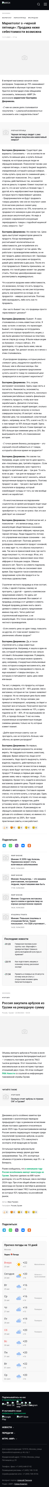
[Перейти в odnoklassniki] (29, 845)
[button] (4, 845)
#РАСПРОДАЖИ (33, 17)
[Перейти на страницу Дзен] (23, 1404)
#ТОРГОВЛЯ (6, 997)
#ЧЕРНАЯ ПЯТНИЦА (20, 17)
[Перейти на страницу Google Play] (8, 1418)
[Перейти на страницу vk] (4, 1404)
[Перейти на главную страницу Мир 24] (6, 4)
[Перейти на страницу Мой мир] (19, 1404)
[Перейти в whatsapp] (10, 845)
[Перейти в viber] (17, 845)
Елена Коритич (21, 1484)
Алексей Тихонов (24, 1480)
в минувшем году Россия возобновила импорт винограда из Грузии (23, 1172)
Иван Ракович (13, 1202)
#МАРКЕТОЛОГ (7, 17)
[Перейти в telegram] (4, 845)
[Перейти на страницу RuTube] (28, 1404)
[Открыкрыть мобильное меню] (45, 4)
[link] (18, 130)
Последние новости (16, 938)
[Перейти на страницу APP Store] (22, 1418)
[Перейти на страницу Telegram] (33, 1404)
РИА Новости (8, 1073)
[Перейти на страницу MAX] (9, 1404)
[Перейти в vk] (23, 845)
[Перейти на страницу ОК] (14, 1404)
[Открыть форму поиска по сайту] (38, 4)
